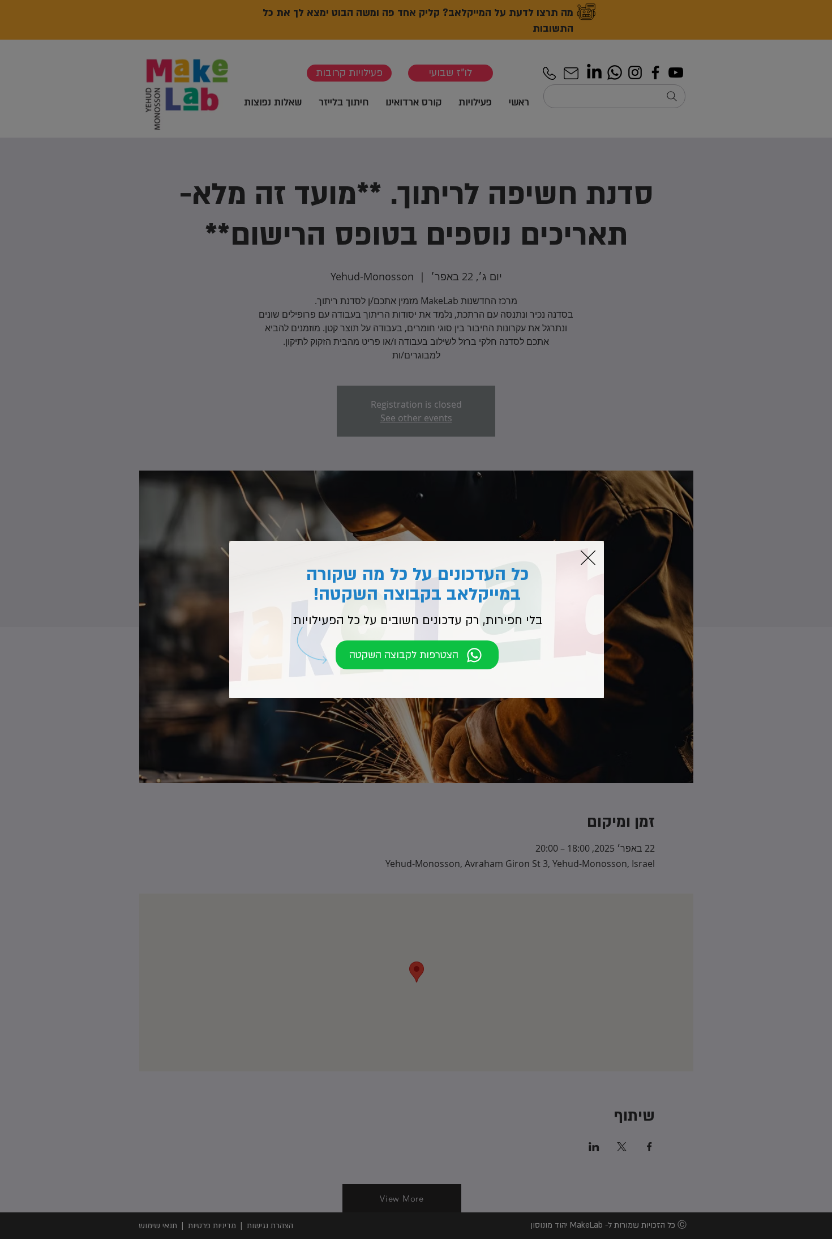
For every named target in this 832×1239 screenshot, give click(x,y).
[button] (588, 557)
